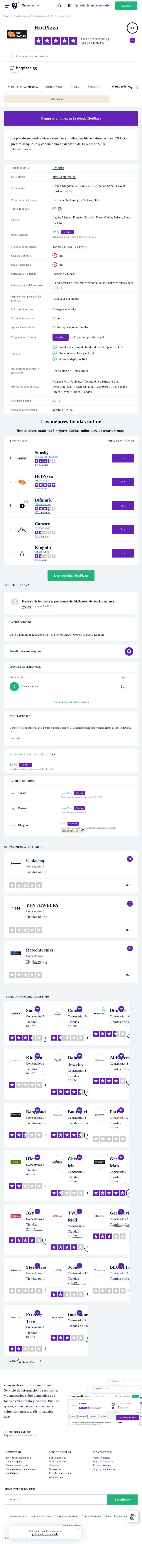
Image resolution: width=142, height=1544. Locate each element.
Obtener (32, 797)
